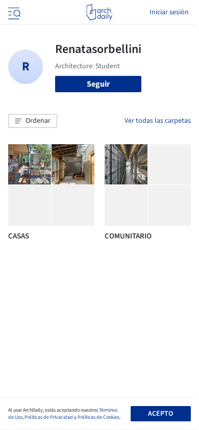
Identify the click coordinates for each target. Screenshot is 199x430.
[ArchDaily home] (99, 12)
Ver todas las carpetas (158, 121)
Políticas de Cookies (98, 417)
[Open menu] (13, 12)
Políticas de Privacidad (48, 417)
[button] (32, 121)
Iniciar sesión (169, 12)
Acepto (160, 414)
